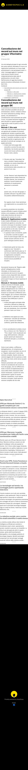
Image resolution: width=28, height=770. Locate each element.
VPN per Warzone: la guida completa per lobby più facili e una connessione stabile (14, 434)
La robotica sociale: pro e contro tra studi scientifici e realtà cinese (14, 517)
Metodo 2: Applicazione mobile (16, 94)
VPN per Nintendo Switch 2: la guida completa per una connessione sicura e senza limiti (13, 406)
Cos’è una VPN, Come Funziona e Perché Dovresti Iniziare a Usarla (13, 462)
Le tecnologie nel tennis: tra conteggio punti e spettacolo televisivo (12, 488)
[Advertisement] (14, 24)
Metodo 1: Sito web (13, 92)
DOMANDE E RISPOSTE (11, 97)
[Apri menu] (26, 5)
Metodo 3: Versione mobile (15, 95)
